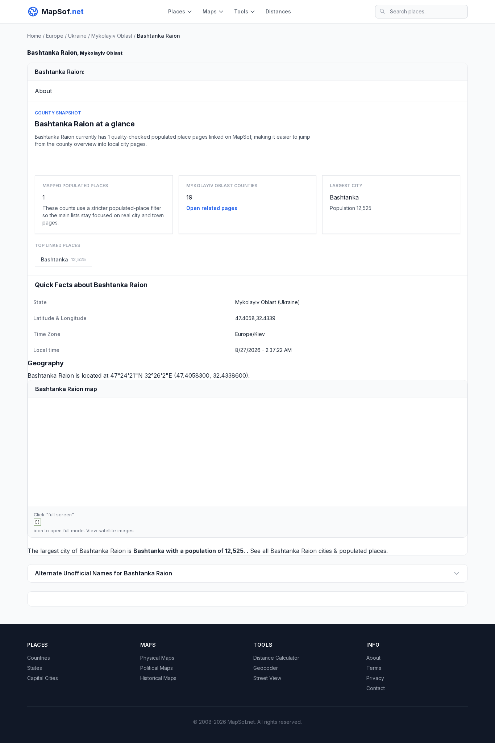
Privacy (375, 678)
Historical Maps (158, 678)
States (34, 668)
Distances (278, 11)
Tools (241, 11)
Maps (210, 11)
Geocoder (265, 668)
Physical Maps (157, 658)
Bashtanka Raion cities (301, 550)
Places (176, 11)
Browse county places (247, 160)
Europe (54, 36)
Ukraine (77, 36)
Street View (267, 678)
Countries (38, 658)
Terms (373, 668)
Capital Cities (42, 678)
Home (34, 36)
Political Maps (156, 668)
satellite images (116, 530)
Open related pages (211, 208)
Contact (375, 688)
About (373, 658)
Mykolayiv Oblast (111, 36)
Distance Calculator (276, 658)
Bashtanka (344, 197)
